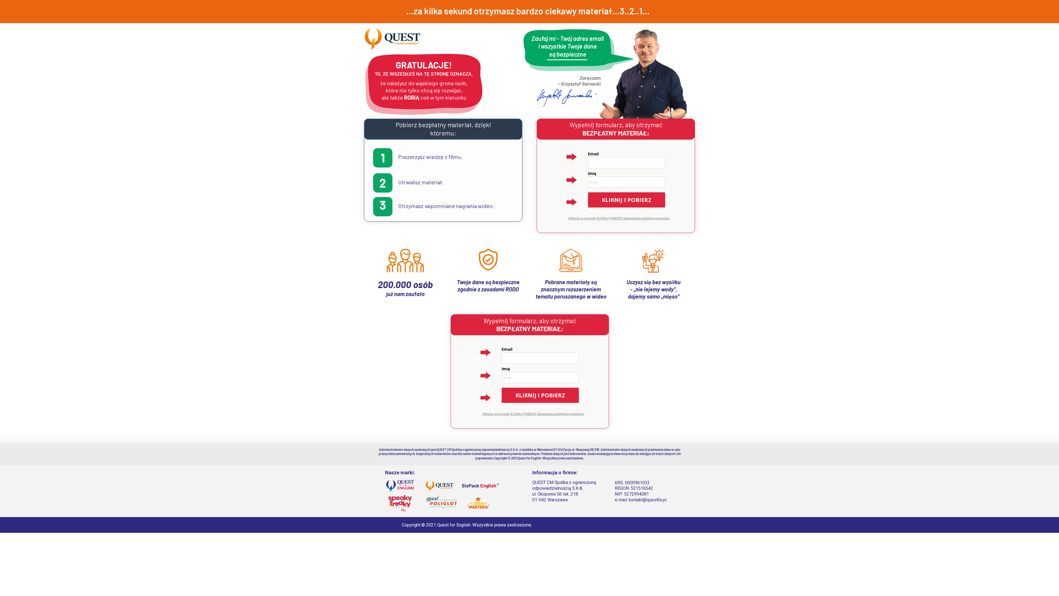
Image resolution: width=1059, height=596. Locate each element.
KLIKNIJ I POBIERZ (626, 200)
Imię (592, 173)
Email (593, 154)
